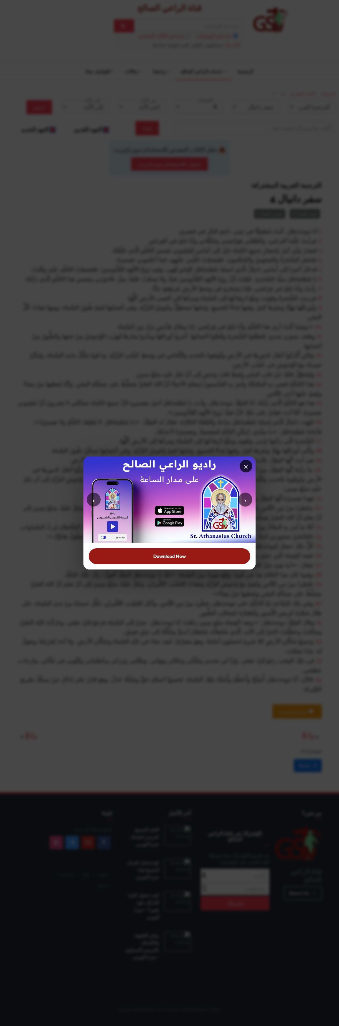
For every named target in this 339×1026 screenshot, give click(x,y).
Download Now (169, 556)
